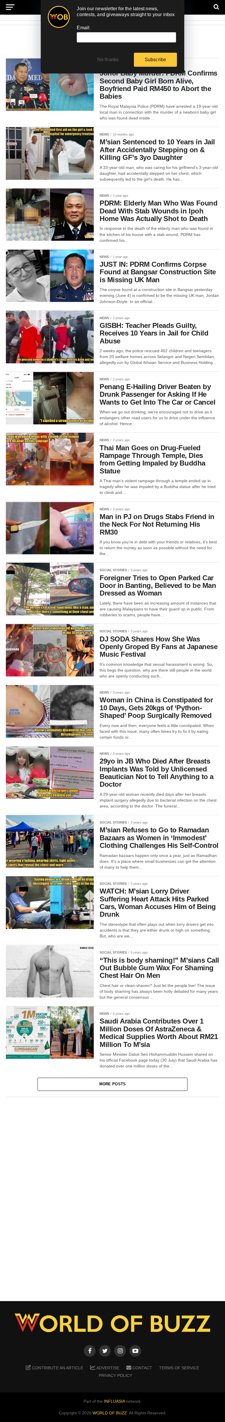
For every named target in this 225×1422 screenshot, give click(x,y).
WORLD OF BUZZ (110, 1413)
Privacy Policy (115, 1375)
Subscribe (155, 59)
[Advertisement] (112, 1195)
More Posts (112, 1084)
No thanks (108, 59)
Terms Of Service (179, 1367)
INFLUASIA (114, 1401)
